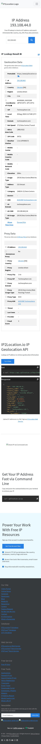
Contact (4, 614)
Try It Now (7, 361)
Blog (3, 599)
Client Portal (6, 589)
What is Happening (8, 619)
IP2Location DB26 (26, 65)
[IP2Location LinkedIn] (17, 740)
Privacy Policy (6, 736)
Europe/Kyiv (21, 222)
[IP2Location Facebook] (2, 740)
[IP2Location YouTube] (12, 740)
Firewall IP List (6, 675)
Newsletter (5, 604)
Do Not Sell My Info (8, 611)
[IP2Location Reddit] (7, 740)
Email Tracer (5, 685)
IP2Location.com (14, 734)
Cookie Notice (15, 736)
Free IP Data (5, 664)
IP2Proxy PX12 (21, 237)
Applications (5, 673)
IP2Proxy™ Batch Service (10, 651)
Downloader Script (8, 688)
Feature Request (7, 609)
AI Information (6, 616)
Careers (4, 606)
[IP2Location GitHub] (10, 740)
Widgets (4, 693)
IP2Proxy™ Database (8, 630)
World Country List (8, 698)
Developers (5, 596)
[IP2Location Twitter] (4, 740)
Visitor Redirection (8, 680)
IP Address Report (7, 696)
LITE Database (6, 633)
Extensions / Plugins (8, 691)
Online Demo (6, 591)
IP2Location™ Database (9, 627)
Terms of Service (35, 734)
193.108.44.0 (21, 80)
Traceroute (5, 683)
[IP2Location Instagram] (15, 740)
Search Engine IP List (8, 678)
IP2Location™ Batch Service (11, 648)
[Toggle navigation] (37, 4)
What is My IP (6, 701)
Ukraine (20, 87)
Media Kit (4, 601)
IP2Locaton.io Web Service (10, 646)
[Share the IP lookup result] (39, 54)
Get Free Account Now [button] (13, 546)
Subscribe (35, 715)
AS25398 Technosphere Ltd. (27, 200)
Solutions (4, 594)
